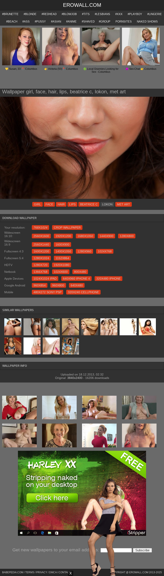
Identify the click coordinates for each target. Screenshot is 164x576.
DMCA (53, 572)
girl (37, 204)
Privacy (41, 572)
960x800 (58, 285)
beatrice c (89, 204)
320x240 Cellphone (83, 292)
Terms (29, 572)
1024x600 (61, 271)
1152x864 (62, 258)
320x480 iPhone (108, 278)
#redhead (49, 14)
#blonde (30, 14)
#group (104, 21)
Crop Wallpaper (67, 227)
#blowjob (69, 14)
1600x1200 (41, 251)
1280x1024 (41, 258)
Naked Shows (147, 21)
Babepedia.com (12, 572)
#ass (26, 21)
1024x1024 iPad (45, 278)
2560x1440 (41, 244)
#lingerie (154, 14)
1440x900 (106, 236)
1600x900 (62, 244)
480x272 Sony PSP (48, 292)
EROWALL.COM (82, 5)
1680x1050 (85, 236)
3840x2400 (74, 378)
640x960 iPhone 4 (76, 278)
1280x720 (40, 265)
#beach (11, 21)
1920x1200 (63, 236)
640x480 (77, 285)
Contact (65, 572)
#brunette (10, 14)
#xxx (119, 14)
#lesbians (102, 14)
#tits (86, 14)
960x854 (40, 285)
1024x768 (105, 251)
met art (123, 204)
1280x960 (84, 251)
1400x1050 (63, 251)
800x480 (80, 271)
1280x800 (127, 236)
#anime (71, 21)
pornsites (124, 21)
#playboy (135, 14)
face (49, 204)
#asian (56, 21)
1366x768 (40, 271)
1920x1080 (61, 265)
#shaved (88, 21)
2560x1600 (41, 236)
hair (61, 204)
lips (72, 204)
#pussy (40, 21)
